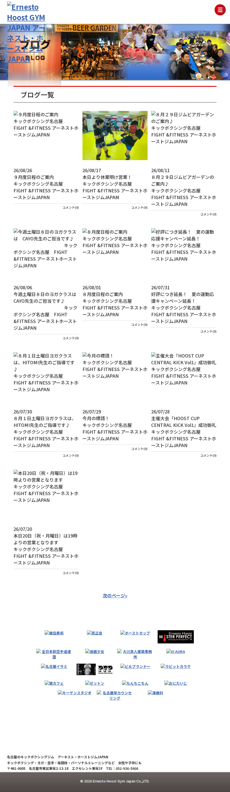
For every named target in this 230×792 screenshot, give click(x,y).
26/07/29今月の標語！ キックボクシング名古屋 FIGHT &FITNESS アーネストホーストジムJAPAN (115, 425)
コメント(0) (71, 207)
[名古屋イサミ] (54, 666)
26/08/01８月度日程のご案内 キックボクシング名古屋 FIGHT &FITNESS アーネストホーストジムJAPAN (115, 301)
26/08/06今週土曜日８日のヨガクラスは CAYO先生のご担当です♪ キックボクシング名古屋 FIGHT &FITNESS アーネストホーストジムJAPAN (46, 307)
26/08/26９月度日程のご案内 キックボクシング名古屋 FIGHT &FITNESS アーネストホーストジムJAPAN (46, 184)
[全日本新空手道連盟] (54, 654)
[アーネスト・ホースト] (176, 637)
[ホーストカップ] (135, 633)
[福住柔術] (54, 633)
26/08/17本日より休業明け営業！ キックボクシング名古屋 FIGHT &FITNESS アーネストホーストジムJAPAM (115, 184)
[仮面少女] (94, 651)
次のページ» (115, 595)
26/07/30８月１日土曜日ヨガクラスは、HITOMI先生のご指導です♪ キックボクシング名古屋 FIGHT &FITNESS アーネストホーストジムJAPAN (46, 428)
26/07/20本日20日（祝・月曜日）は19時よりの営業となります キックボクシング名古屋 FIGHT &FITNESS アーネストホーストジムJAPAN (46, 545)
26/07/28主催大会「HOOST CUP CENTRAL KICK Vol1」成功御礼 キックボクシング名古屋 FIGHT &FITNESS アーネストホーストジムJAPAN (184, 428)
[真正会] (94, 633)
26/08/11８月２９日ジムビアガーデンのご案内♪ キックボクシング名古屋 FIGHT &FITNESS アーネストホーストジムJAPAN (184, 187)
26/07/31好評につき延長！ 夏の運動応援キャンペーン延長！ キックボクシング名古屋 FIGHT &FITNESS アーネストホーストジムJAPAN (184, 304)
